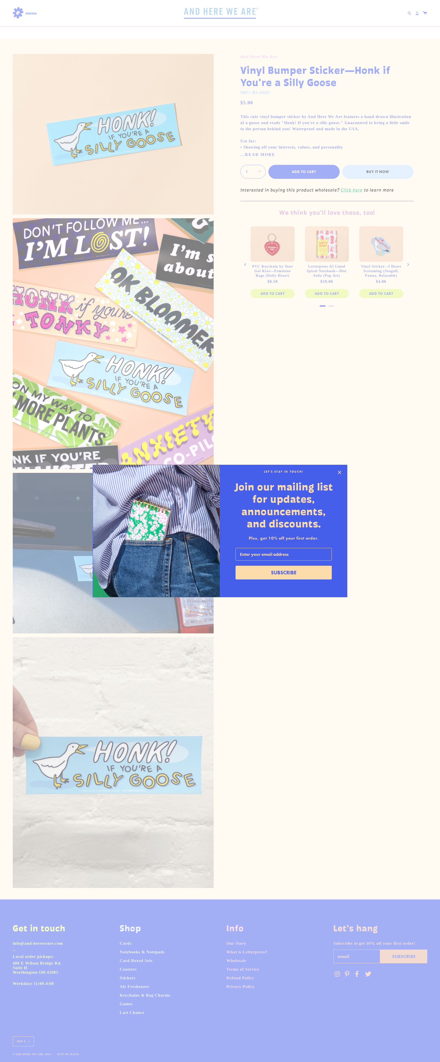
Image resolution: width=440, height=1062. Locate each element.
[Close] (339, 472)
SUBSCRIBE (283, 572)
